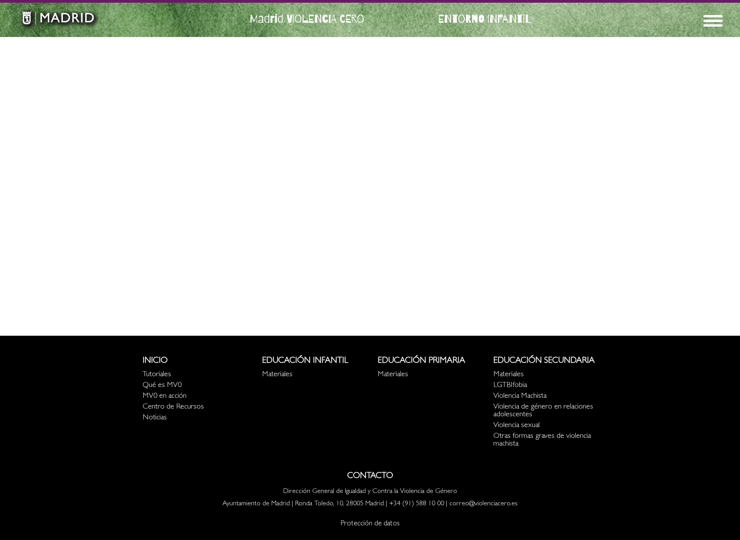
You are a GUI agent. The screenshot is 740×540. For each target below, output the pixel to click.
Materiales (277, 375)
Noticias (155, 418)
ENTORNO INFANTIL (484, 18)
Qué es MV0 (162, 385)
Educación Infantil (305, 361)
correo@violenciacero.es (483, 504)
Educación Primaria (421, 361)
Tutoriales (157, 375)
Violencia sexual (516, 425)
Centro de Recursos (173, 407)
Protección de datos (370, 524)
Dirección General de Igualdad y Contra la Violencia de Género (370, 491)
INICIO (155, 361)
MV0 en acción (165, 396)
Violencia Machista (520, 396)
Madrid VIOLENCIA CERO (307, 18)
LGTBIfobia (510, 385)
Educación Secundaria (544, 361)
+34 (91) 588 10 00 (416, 504)
